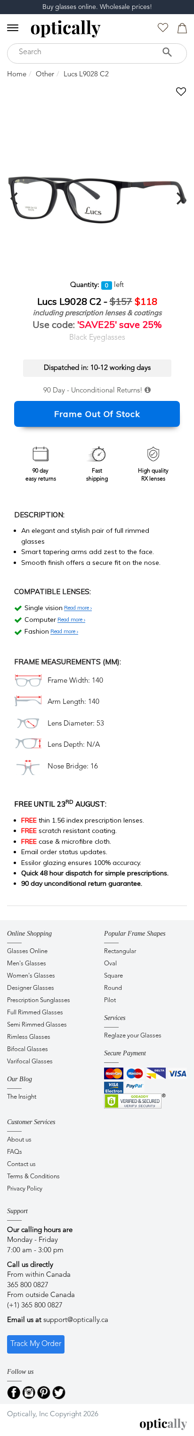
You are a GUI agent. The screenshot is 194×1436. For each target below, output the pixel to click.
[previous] (15, 198)
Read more (77, 608)
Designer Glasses (30, 988)
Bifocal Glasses (27, 1049)
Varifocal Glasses (30, 1062)
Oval (110, 964)
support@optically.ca (75, 1320)
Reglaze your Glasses (133, 1036)
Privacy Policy (24, 1189)
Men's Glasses (26, 964)
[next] (179, 198)
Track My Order (35, 1344)
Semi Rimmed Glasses (37, 1025)
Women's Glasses (31, 976)
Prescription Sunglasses (38, 1000)
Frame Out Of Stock (97, 413)
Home (16, 74)
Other (45, 74)
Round (113, 988)
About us (19, 1140)
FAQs (14, 1152)
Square (113, 976)
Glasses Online (27, 951)
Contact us (21, 1164)
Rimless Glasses (28, 1037)
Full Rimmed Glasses (35, 1013)
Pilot (110, 1000)
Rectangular (120, 951)
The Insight (21, 1097)
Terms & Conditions (33, 1177)
